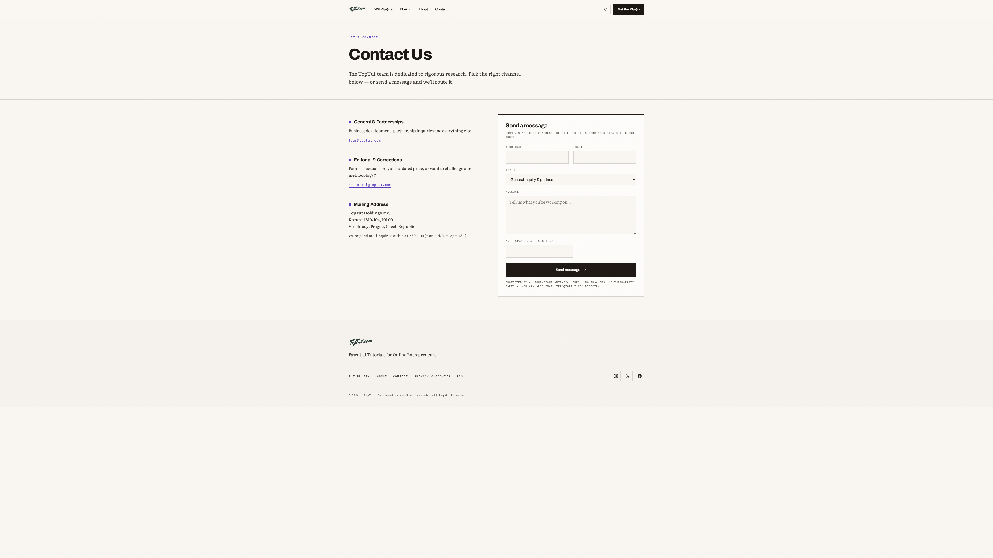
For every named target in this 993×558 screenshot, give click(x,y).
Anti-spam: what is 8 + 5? (529, 240)
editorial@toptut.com (370, 185)
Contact (441, 9)
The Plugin (359, 376)
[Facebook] (639, 376)
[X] (628, 376)
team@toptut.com (365, 140)
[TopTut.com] (357, 9)
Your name (514, 146)
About (423, 9)
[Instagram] (616, 376)
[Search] (606, 9)
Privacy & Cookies (432, 376)
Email (578, 146)
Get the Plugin (629, 9)
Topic (510, 170)
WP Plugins (383, 9)
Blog (403, 9)
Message (512, 191)
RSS (460, 376)
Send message (568, 270)
